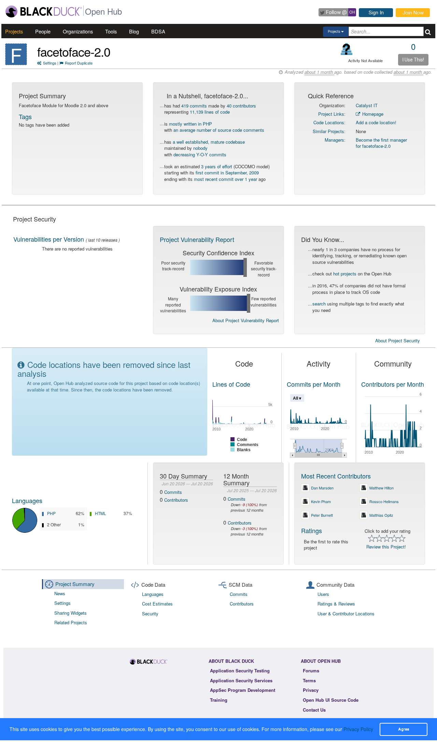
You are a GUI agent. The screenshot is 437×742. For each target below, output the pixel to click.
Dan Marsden (322, 487)
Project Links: (332, 114)
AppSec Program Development (242, 690)
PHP (51, 513)
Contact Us (314, 710)
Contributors (176, 500)
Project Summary (75, 583)
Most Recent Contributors (336, 475)
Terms (309, 680)
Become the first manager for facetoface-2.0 (381, 143)
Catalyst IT (367, 105)
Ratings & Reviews (336, 603)
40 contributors (241, 105)
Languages (27, 500)
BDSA (158, 31)
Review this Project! (386, 546)
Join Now (413, 13)
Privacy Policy (358, 729)
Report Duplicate (79, 63)
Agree (403, 729)
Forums (311, 670)
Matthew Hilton (381, 487)
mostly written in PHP (190, 123)
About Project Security (397, 341)
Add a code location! (376, 122)
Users (323, 594)
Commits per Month (313, 384)
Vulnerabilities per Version (48, 238)
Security (150, 613)
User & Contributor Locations (346, 613)
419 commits (194, 105)
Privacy (311, 690)
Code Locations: (329, 122)
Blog (134, 31)
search (319, 303)
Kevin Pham (321, 501)
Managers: (335, 140)
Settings (49, 63)
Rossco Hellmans (384, 501)
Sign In (376, 13)
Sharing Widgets (70, 613)
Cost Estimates (157, 603)
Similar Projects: (329, 131)
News (59, 593)
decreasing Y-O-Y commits (199, 154)
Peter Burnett (322, 515)
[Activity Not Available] (347, 49)
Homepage (372, 114)
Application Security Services (241, 680)
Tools (111, 31)
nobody (200, 148)
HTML (100, 513)
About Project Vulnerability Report (245, 320)
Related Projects (70, 622)
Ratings (311, 530)
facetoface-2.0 (73, 51)
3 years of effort (216, 166)
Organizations (78, 31)
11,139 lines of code (210, 112)
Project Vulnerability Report (197, 239)
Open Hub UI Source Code (330, 700)
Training (218, 700)
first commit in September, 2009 (227, 172)
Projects (14, 31)
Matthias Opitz (381, 515)
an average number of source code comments (218, 130)
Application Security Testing (240, 670)
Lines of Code (231, 384)
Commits (173, 492)
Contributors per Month (392, 384)
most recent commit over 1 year (225, 179)
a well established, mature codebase (209, 142)
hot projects (344, 273)
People (43, 31)
